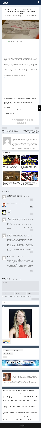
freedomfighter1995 (12, 203)
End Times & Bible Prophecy (29, 15)
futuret (9, 234)
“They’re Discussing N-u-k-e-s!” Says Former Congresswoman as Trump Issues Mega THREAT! (18, 403)
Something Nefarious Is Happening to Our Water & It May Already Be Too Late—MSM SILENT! (19, 417)
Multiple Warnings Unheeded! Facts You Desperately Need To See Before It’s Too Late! (29, 167)
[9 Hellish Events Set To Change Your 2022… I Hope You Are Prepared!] (11, 160)
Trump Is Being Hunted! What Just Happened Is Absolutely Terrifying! (16, 409)
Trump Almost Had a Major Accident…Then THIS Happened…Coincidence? (17, 419)
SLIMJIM (9, 210)
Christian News (20, 15)
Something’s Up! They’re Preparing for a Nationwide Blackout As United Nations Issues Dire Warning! (20, 413)
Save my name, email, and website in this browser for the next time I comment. (17, 296)
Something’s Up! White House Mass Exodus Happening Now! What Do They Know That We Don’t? (20, 394)
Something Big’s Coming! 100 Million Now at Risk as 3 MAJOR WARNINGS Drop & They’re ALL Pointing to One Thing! (20, 397)
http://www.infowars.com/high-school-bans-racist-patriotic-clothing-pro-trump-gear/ (18, 109)
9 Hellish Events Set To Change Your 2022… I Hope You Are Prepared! (10, 167)
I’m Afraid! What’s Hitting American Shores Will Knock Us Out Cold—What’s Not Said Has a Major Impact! (29, 183)
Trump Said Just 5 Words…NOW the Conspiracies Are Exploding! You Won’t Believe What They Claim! (19, 407)
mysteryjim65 (10, 218)
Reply (31, 199)
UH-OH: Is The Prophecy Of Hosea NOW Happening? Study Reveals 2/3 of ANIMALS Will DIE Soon (11, 183)
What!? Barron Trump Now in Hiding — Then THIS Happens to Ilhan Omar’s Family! (18, 390)
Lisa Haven (10, 15)
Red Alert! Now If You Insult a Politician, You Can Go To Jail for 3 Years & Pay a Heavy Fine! (20, 400)
